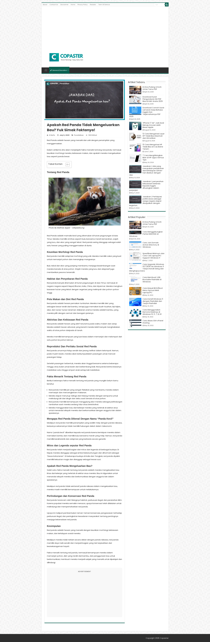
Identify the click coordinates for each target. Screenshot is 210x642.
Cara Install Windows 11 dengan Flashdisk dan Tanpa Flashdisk (153, 301)
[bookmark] (167, 4)
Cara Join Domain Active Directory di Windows (151, 244)
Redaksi (93, 5)
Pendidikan (79, 135)
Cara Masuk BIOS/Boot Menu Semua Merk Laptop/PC (153, 290)
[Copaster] (66, 57)
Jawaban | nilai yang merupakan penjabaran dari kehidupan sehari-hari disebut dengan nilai (146, 170)
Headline (46, 70)
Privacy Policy (83, 5)
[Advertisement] (105, 27)
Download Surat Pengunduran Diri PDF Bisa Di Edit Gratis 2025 (153, 99)
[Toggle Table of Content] (66, 164)
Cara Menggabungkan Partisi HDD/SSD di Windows (146, 233)
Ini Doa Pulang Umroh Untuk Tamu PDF (152, 88)
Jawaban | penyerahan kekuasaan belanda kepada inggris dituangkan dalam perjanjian (146, 185)
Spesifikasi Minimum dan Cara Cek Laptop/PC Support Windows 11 (153, 255)
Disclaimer (64, 5)
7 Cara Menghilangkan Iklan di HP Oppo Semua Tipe (153, 157)
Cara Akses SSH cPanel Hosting (153, 321)
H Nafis (52, 135)
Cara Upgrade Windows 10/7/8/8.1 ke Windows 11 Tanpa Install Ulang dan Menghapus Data (146, 267)
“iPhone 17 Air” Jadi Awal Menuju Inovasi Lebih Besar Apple (153, 125)
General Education (59, 70)
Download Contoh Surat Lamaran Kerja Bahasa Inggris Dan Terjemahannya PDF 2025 (146, 112)
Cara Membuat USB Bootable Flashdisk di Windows (152, 279)
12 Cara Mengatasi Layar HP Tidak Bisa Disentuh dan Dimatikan (153, 135)
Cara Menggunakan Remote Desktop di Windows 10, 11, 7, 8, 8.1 (152, 311)
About (45, 5)
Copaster (164, 638)
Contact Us (54, 5)
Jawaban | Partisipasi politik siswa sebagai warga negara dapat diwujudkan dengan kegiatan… (145, 201)
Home (73, 5)
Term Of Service (104, 5)
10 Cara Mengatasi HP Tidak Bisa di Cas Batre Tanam (153, 146)
